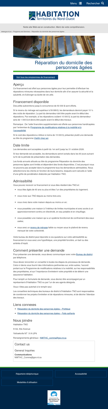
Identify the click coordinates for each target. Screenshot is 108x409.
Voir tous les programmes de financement (35, 77)
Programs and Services (21, 31)
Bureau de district (84, 254)
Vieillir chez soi (41, 138)
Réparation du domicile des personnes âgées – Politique (43, 308)
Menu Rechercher (85, 3)
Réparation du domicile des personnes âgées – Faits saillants (46, 313)
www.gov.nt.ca (6, 31)
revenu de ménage (39, 227)
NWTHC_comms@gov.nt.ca (53, 337)
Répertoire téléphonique (27, 373)
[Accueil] (54, 16)
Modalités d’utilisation (27, 382)
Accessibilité (81, 373)
